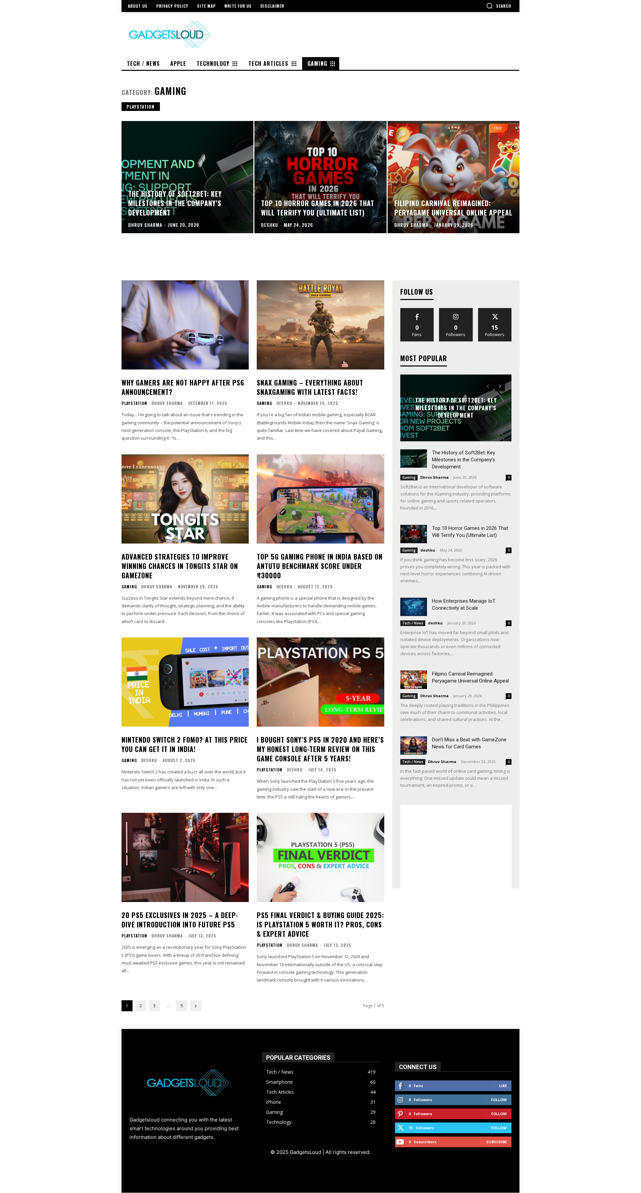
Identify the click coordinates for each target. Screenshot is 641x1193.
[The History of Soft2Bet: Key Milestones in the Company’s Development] (187, 177)
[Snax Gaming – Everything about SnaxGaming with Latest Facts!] (320, 324)
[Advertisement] (455, 846)
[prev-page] (488, 386)
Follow (456, 310)
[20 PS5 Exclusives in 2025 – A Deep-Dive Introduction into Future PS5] (185, 857)
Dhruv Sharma (167, 403)
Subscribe (496, 1141)
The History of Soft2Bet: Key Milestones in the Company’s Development (456, 408)
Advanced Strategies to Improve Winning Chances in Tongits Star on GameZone (180, 566)
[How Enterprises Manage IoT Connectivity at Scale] (413, 607)
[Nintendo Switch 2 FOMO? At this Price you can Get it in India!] (185, 682)
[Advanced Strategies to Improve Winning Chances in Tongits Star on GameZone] (185, 499)
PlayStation (141, 106)
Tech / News (412, 623)
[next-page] (195, 1005)
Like (417, 310)
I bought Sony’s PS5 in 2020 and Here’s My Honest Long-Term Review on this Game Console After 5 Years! (320, 749)
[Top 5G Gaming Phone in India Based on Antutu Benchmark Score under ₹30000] (320, 499)
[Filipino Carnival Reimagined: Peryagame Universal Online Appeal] (453, 177)
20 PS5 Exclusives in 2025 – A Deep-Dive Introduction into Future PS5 (180, 919)
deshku (284, 403)
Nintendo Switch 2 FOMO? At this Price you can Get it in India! (185, 744)
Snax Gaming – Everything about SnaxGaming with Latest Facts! (310, 387)
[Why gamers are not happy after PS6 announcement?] (185, 324)
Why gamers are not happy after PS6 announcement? (183, 387)
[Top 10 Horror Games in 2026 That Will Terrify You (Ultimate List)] (320, 177)
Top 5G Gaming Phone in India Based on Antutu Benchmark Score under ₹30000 (320, 566)
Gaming (264, 403)
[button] (498, 5)
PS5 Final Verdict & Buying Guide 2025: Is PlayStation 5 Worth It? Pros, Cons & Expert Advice (320, 924)
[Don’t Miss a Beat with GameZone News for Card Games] (413, 745)
